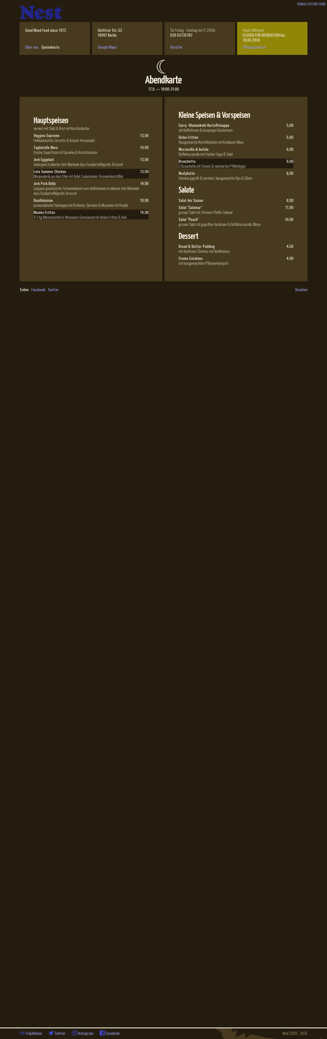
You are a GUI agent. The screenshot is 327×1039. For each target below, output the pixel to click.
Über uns (31, 46)
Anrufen (176, 47)
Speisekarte (50, 46)
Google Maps (107, 47)
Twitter (53, 289)
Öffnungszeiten (254, 47)
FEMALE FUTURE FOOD (311, 3)
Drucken (301, 289)
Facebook (38, 289)
